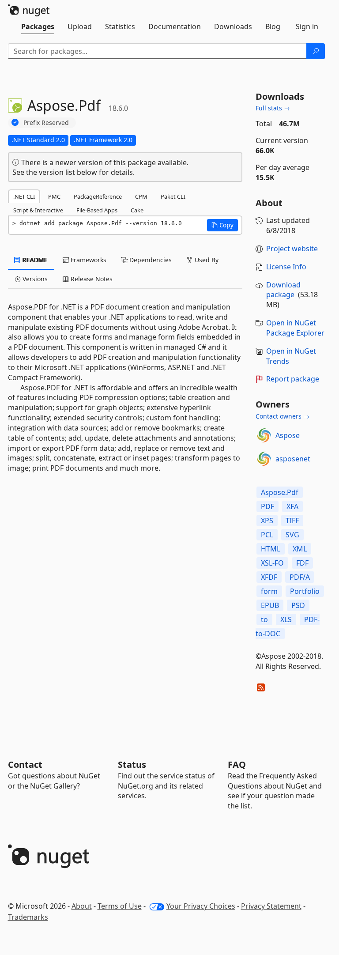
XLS (286, 619)
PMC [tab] (54, 196)
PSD (298, 605)
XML (300, 549)
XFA (292, 506)
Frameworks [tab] (87, 260)
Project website (292, 248)
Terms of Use (120, 906)
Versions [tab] (34, 279)
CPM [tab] (141, 196)
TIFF (292, 520)
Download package (283, 290)
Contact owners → (282, 416)
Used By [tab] (205, 260)
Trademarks (28, 917)
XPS (267, 520)
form (269, 591)
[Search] (315, 51)
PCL (267, 535)
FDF (302, 563)
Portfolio (305, 591)
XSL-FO (272, 563)
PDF (267, 506)
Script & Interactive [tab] (38, 210)
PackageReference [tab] (98, 196)
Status (132, 764)
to (264, 619)
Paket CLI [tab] (173, 196)
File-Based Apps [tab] (96, 210)
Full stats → (273, 108)
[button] (222, 225)
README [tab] (34, 260)
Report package (292, 379)
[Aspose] (264, 435)
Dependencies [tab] (150, 260)
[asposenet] (264, 459)
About (82, 906)
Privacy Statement (271, 906)
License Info (286, 267)
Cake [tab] (137, 210)
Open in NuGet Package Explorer (295, 328)
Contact (25, 764)
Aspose (287, 435)
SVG (292, 535)
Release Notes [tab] (91, 279)
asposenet (292, 459)
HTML (270, 549)
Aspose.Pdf (279, 492)
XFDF (269, 577)
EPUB (270, 605)
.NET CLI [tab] (24, 196)
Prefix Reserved (46, 122)
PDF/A (300, 577)
